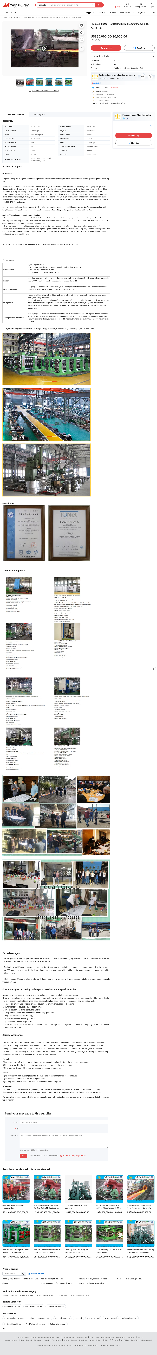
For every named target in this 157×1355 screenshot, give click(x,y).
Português (37, 1340)
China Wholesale (68, 1337)
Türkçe (126, 1340)
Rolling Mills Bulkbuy (58, 1324)
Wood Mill (78, 1318)
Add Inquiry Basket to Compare (45, 90)
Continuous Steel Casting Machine (130, 1279)
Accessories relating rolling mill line (91, 1283)
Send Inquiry (106, 48)
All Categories (11, 12)
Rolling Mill (64, 17)
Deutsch (74, 1340)
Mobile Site (131, 1337)
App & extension (126, 12)
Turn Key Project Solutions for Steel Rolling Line (20, 1279)
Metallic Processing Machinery (48, 17)
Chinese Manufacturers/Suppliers (49, 1337)
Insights (140, 1337)
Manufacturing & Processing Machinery (22, 17)
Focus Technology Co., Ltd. (62, 1345)
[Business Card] (151, 125)
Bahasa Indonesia (146, 1340)
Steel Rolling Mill (76, 17)
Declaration (104, 1345)
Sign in (152, 6)
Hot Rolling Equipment (33, 1306)
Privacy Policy (115, 1345)
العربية (92, 1340)
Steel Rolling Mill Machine (35, 1324)
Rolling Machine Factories (14, 1318)
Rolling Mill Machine (129, 1318)
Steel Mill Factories (62, 1318)
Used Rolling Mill (93, 1318)
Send (23, 1156)
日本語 (105, 1340)
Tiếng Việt (134, 1340)
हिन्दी (111, 1340)
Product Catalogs (37, 1274)
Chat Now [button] (141, 48)
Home (4, 17)
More (4, 1328)
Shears (5, 1283)
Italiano (66, 1340)
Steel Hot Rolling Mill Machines (52, 1279)
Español (29, 1340)
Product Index (120, 1337)
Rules (153, 12)
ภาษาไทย (118, 1340)
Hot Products (18, 1337)
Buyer (100, 12)
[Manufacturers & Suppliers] (15, 5)
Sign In (94, 103)
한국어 (98, 1340)
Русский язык (56, 1340)
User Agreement (92, 1345)
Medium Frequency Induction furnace (92, 1279)
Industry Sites (94, 1337)
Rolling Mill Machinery (55, 1306)
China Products (30, 1337)
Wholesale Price (82, 1337)
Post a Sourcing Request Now (73, 1156)
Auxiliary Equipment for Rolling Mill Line (55, 1283)
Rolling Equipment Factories (39, 1318)
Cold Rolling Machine (12, 1306)
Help (112, 12)
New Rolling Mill (111, 1318)
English (21, 1340)
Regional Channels (107, 1337)
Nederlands (83, 1340)
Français (46, 1340)
